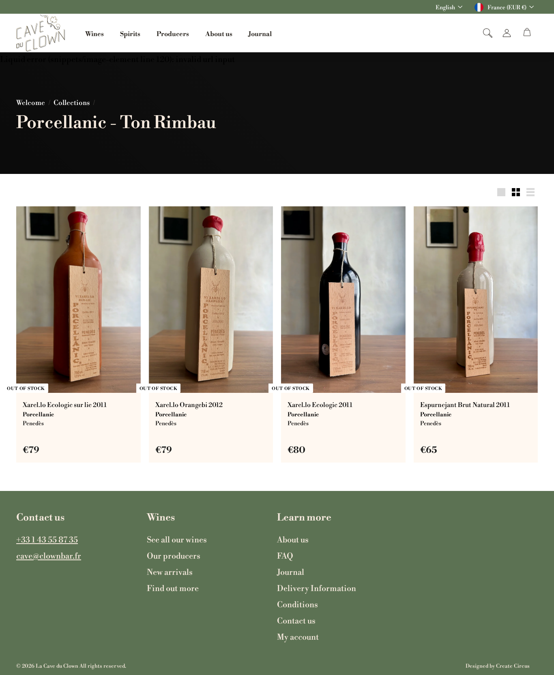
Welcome (30, 102)
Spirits (130, 33)
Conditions (297, 604)
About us (218, 33)
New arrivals (170, 572)
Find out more (173, 588)
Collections (72, 102)
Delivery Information (316, 588)
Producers (173, 33)
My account (298, 636)
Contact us (296, 620)
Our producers (173, 555)
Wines (94, 33)
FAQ (285, 555)
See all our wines (177, 539)
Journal (260, 33)
